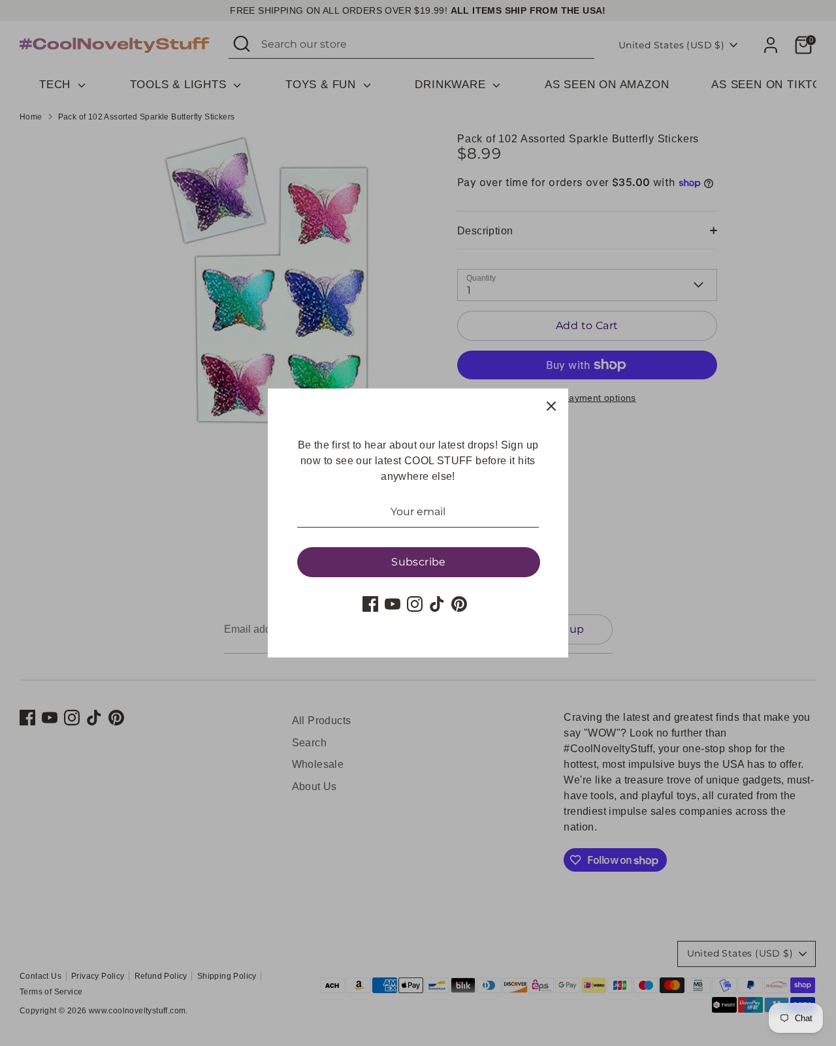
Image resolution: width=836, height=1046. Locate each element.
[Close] (551, 405)
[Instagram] (415, 604)
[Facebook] (370, 604)
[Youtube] (392, 604)
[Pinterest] (459, 604)
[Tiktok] (437, 604)
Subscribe (418, 562)
